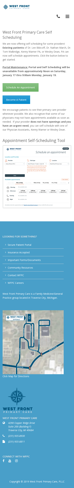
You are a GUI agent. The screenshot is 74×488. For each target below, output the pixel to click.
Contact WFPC (16, 275)
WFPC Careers (16, 282)
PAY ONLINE (64, 7)
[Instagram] (18, 461)
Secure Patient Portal (19, 244)
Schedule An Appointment (20, 87)
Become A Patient (16, 99)
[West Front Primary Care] (16, 6)
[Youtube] (11, 461)
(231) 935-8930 (16, 436)
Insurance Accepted (19, 252)
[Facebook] (5, 461)
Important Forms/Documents (24, 260)
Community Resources (20, 267)
